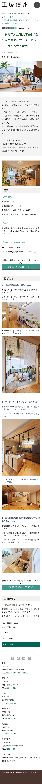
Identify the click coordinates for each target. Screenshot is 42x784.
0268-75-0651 (11, 718)
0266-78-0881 (11, 734)
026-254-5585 (11, 688)
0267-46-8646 (11, 749)
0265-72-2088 (23, 673)
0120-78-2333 (11, 673)
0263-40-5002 (11, 703)
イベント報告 (8, 644)
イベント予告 (8, 638)
